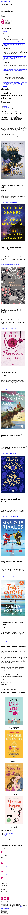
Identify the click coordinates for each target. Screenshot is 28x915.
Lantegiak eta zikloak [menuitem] (8, 84)
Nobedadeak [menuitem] (24, 69)
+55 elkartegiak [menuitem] (23, 82)
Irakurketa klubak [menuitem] (7, 83)
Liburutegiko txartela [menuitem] (13, 56)
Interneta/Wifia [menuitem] (18, 57)
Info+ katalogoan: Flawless (7, 389)
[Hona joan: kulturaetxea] (6, 24)
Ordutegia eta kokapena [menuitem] (9, 41)
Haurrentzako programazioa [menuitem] (13, 82)
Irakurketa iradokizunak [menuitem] (16, 70)
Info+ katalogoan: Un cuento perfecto (9, 516)
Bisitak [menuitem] (13, 57)
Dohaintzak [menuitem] (12, 58)
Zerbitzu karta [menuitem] (6, 43)
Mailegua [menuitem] (5, 56)
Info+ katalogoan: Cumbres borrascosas (10, 328)
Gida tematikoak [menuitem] (7, 70)
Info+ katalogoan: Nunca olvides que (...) (10, 264)
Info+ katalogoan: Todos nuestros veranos (10, 641)
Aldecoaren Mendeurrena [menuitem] (18, 44)
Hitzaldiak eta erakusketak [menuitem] (18, 83)
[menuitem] (5, 31)
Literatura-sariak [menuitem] (17, 84)
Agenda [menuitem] (5, 82)
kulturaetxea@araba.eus (6, 874)
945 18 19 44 (4, 866)
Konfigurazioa (4, 910)
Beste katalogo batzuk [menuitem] (16, 69)
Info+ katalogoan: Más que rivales (8, 576)
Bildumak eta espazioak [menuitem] (20, 41)
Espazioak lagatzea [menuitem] (22, 56)
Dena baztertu (4, 913)
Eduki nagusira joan (5, 1)
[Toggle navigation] (1, 25)
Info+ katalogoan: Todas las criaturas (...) (10, 202)
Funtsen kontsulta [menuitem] (7, 57)
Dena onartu (3, 912)
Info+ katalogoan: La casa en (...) (8, 453)
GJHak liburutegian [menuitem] (14, 43)
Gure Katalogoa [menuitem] (7, 69)
